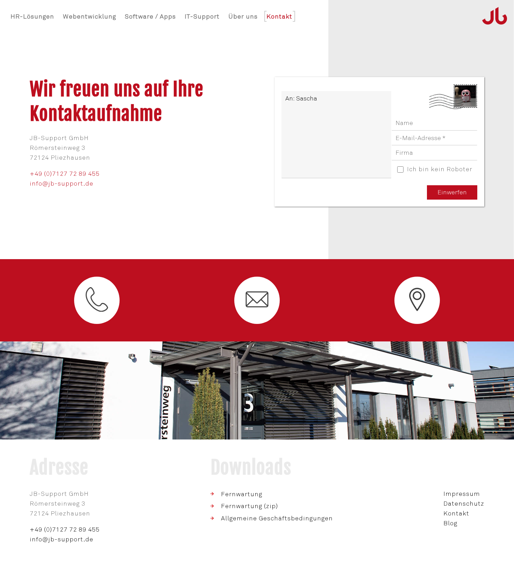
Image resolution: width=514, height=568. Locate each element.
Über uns (243, 16)
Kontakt (456, 513)
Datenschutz (463, 503)
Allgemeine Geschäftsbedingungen (277, 518)
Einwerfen (452, 192)
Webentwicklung (89, 16)
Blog (450, 523)
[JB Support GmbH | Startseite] (494, 16)
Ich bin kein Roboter (439, 169)
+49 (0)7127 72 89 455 (65, 174)
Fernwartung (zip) (249, 506)
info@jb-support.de (61, 183)
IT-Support (202, 16)
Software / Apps (150, 16)
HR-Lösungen (32, 16)
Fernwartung (241, 494)
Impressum (461, 494)
